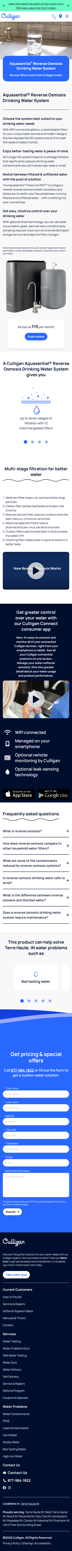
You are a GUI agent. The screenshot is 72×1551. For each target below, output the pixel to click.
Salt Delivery (11, 1376)
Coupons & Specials (15, 1398)
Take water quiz (16, 1275)
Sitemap (27, 1543)
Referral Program (14, 1391)
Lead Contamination (16, 1428)
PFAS (6, 1421)
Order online (36, 336)
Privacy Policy (59, 1201)
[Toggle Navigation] (67, 16)
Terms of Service (14, 1204)
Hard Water (10, 1435)
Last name (11, 1102)
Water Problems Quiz (16, 1348)
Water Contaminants (16, 1414)
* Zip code (10, 1129)
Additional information (17, 1171)
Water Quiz (10, 1362)
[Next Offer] (68, 6)
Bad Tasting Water (14, 1449)
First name (11, 1088)
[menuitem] (60, 16)
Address (9, 1116)
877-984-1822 (22, 1070)
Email (8, 1157)
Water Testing (12, 1341)
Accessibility (43, 1543)
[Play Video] (36, 571)
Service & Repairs (14, 1304)
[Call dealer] (54, 16)
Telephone (11, 1143)
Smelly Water (11, 1442)
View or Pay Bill (12, 1297)
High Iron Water (13, 1456)
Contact (8, 1325)
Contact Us (17, 1472)
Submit (11, 1212)
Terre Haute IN (30, 1504)
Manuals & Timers (14, 1318)
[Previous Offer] (4, 6)
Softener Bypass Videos (18, 1311)
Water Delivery (12, 1369)
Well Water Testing (15, 1355)
